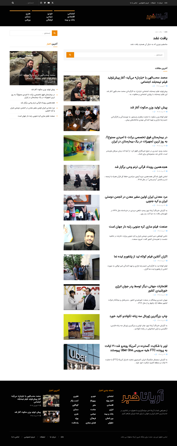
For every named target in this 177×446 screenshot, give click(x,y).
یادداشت (75, 422)
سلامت (93, 409)
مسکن (27, 16)
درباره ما (160, 3)
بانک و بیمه (70, 20)
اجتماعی (71, 13)
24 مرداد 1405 (161, 171)
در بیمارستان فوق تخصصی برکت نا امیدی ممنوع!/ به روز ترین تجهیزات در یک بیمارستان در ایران (136, 139)
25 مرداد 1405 (161, 146)
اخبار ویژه (109, 400)
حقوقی (110, 422)
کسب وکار (74, 400)
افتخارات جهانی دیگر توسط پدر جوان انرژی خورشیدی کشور (141, 288)
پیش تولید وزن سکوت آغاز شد (148, 107)
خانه (165, 3)
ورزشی (27, 20)
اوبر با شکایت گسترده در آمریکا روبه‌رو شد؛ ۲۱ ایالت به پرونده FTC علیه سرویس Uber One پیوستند (136, 348)
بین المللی (109, 418)
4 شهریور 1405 (161, 86)
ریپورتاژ (93, 400)
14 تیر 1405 (162, 354)
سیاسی (49, 16)
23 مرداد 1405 (161, 205)
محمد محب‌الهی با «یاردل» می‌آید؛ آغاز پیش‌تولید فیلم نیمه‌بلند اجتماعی (137, 79)
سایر (94, 405)
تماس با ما (133, 3)
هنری (28, 13)
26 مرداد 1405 (161, 112)
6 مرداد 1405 (162, 231)
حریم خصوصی (144, 3)
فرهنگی (49, 20)
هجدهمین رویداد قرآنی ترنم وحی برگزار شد (141, 167)
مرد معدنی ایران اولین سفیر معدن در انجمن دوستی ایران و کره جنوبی (136, 198)
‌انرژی (111, 409)
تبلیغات (153, 3)
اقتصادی (71, 16)
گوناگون (75, 405)
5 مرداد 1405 (161, 295)
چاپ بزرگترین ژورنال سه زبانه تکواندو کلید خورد (138, 316)
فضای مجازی (91, 422)
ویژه (76, 418)
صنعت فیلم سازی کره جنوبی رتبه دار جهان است (138, 226)
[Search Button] (12, 3)
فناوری (75, 396)
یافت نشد (158, 32)
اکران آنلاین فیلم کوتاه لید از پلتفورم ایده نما (140, 256)
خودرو (50, 13)
